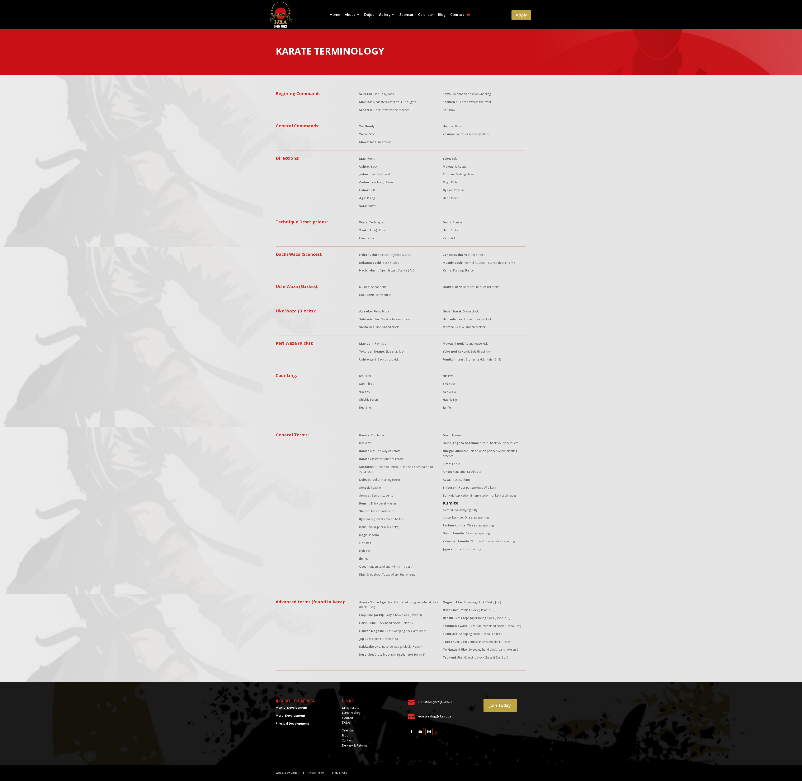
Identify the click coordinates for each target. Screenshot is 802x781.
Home (335, 15)
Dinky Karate (350, 708)
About (350, 15)
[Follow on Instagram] (429, 731)
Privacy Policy (316, 773)
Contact (457, 15)
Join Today (500, 705)
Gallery (385, 15)
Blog (442, 15)
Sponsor (406, 15)
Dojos (369, 15)
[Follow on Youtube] (420, 731)
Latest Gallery (351, 713)
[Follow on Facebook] (411, 731)
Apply (521, 15)
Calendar (425, 15)
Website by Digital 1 (288, 773)
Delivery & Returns (354, 745)
